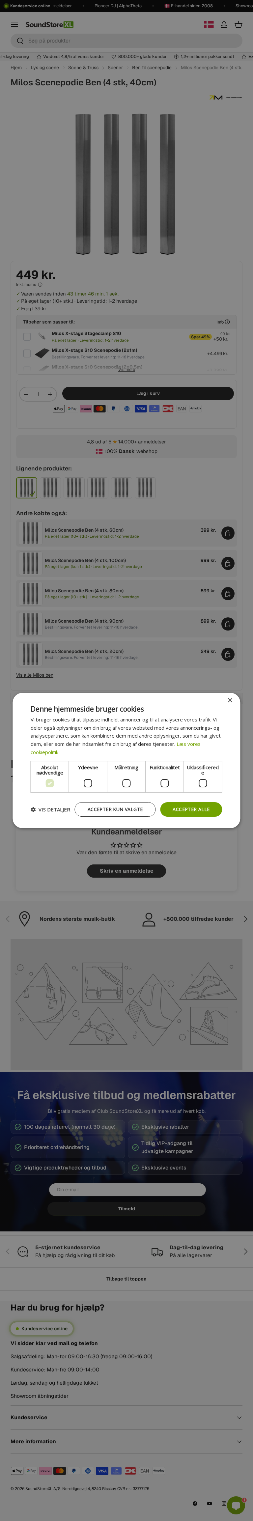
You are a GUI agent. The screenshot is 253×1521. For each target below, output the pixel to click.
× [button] (229, 700)
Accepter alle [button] (191, 809)
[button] (50, 809)
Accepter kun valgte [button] (115, 809)
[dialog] (126, 761)
